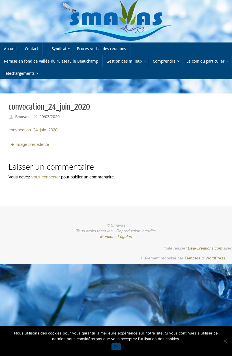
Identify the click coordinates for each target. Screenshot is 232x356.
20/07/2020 (49, 117)
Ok (116, 347)
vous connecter (45, 176)
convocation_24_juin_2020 (32, 129)
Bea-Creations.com (205, 248)
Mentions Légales (116, 237)
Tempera (192, 258)
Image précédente (32, 144)
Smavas (22, 117)
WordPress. (215, 258)
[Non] (225, 341)
